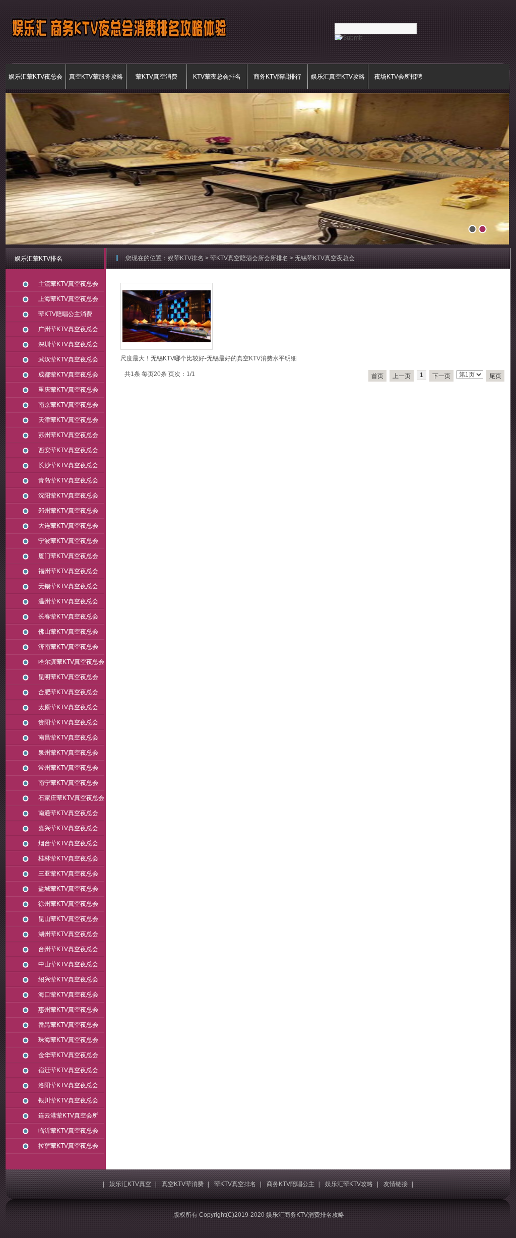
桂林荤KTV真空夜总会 (68, 858)
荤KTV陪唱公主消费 (65, 314)
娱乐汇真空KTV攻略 (338, 76)
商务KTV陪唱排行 (277, 76)
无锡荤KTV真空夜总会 (68, 586)
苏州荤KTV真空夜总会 (68, 435)
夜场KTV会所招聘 (398, 76)
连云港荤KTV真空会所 (68, 1115)
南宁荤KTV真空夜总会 (68, 782)
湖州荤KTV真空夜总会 (68, 934)
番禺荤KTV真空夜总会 (68, 1024)
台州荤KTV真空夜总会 (68, 949)
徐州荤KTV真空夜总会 (68, 903)
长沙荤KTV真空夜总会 (68, 465)
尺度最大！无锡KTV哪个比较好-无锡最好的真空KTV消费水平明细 (208, 358)
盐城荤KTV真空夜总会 (68, 888)
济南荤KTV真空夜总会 (68, 646)
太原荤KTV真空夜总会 (68, 707)
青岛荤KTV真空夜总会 (68, 480)
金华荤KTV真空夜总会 (68, 1055)
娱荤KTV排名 (186, 258)
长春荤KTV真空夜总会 (68, 616)
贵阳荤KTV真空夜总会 (68, 722)
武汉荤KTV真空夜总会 (68, 359)
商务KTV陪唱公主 (290, 1184)
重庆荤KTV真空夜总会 (68, 389)
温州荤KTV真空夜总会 (68, 601)
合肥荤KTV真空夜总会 (68, 692)
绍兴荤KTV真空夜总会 (68, 979)
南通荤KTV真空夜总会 (68, 813)
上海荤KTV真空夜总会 (68, 298)
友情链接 (395, 1184)
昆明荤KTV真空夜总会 (68, 676)
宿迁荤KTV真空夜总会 (68, 1070)
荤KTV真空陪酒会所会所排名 (249, 258)
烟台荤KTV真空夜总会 (68, 843)
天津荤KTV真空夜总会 (68, 419)
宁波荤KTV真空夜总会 (68, 540)
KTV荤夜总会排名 (217, 76)
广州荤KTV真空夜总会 (68, 329)
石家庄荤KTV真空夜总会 (71, 797)
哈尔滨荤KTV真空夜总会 (71, 661)
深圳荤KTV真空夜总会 (68, 344)
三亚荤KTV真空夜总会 (68, 873)
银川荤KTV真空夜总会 (68, 1100)
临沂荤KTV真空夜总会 (68, 1130)
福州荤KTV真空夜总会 (68, 571)
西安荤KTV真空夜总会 (68, 450)
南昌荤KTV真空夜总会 (68, 737)
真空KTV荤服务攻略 (96, 76)
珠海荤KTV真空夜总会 (68, 1039)
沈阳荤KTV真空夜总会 (68, 495)
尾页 (495, 376)
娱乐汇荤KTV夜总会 (35, 76)
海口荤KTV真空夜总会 (68, 994)
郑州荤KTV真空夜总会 (68, 510)
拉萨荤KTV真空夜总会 (68, 1145)
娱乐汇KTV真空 (130, 1184)
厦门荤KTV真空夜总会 (68, 556)
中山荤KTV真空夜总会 (68, 964)
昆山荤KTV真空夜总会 (68, 918)
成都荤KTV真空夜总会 (68, 374)
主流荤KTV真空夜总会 (68, 283)
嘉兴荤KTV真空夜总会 (68, 828)
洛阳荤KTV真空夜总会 (68, 1085)
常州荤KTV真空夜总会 (68, 767)
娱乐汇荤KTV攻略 (349, 1184)
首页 (377, 376)
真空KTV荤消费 (183, 1184)
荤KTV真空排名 (235, 1184)
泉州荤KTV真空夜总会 (68, 752)
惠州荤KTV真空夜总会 (68, 1009)
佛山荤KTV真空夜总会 (68, 631)
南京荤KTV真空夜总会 (68, 404)
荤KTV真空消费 (156, 76)
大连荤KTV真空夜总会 (68, 525)
